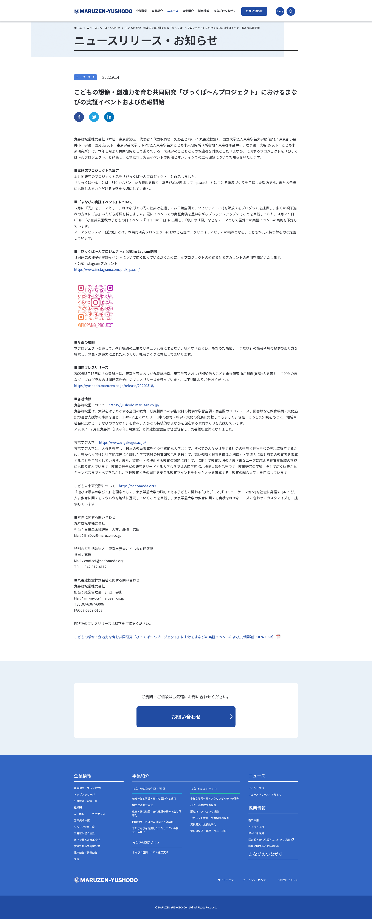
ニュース (172, 11)
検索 (291, 11)
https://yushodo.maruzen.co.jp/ (133, 404)
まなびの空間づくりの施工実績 (150, 852)
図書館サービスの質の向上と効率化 (153, 821)
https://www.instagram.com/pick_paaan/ (107, 269)
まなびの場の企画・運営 (148, 788)
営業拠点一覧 (82, 820)
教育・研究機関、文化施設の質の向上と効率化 (156, 813)
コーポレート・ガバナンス (89, 814)
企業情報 (141, 11)
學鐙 (76, 859)
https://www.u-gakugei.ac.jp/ (122, 442)
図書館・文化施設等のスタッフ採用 (269, 839)
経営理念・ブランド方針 (88, 788)
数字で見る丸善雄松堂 (87, 839)
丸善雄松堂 (103, 11)
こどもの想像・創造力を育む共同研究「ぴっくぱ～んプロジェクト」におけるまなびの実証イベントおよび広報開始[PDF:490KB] (173, 636)
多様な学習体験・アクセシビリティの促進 (214, 798)
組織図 (78, 807)
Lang (280, 11)
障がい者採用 (256, 833)
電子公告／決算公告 (85, 852)
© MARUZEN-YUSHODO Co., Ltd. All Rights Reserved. (186, 907)
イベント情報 (256, 788)
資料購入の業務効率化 (203, 824)
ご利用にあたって (287, 880)
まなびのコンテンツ (203, 788)
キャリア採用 (256, 826)
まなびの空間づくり (145, 842)
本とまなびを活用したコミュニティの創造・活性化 (155, 830)
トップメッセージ (84, 794)
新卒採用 (253, 820)
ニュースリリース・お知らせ (265, 794)
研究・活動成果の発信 (203, 805)
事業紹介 (157, 11)
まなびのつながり (225, 11)
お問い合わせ (254, 11)
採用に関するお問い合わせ (263, 846)
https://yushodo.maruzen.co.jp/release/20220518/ (114, 385)
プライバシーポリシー (255, 880)
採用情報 (203, 11)
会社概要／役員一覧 (85, 801)
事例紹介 (188, 11)
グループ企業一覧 (84, 826)
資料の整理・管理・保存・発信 (208, 831)
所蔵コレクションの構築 (204, 811)
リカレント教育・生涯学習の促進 (209, 818)
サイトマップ (226, 880)
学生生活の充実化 (142, 805)
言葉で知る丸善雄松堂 (87, 846)
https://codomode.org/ (137, 485)
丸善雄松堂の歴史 (84, 833)
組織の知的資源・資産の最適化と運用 (154, 798)
